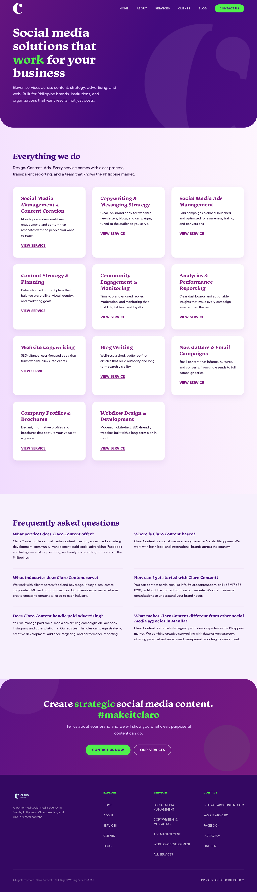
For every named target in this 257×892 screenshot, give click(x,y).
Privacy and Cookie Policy (222, 880)
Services (162, 8)
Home (124, 8)
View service (33, 245)
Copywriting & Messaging (165, 822)
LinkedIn (210, 846)
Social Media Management (164, 807)
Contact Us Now (108, 750)
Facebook (211, 825)
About (142, 8)
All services (163, 854)
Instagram (212, 836)
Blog (203, 8)
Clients (184, 8)
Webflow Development (172, 844)
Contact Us (229, 8)
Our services (152, 750)
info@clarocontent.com (224, 805)
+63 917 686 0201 (216, 815)
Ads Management (167, 834)
